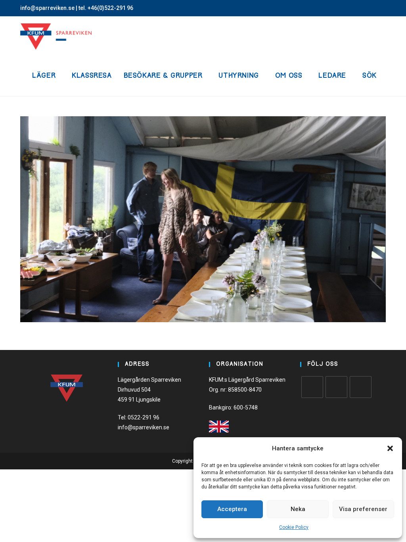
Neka (298, 509)
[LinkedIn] (361, 387)
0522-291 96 (143, 417)
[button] (390, 448)
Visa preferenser (363, 509)
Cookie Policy (293, 527)
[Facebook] (312, 387)
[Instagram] (336, 387)
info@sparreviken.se (47, 8)
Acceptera (232, 509)
